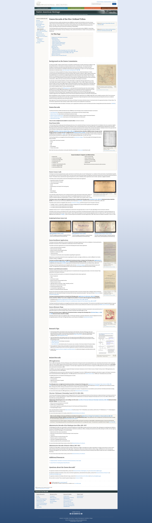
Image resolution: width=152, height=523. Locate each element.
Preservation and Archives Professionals (54, 499)
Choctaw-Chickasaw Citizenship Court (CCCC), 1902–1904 (63, 50)
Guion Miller (43, 30)
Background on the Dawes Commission (59, 37)
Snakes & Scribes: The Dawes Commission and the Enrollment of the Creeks (65, 460)
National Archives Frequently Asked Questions (69, 498)
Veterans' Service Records (59, 8)
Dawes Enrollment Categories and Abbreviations (65, 349)
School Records (39, 32)
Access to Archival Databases (41, 503)
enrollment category (79, 137)
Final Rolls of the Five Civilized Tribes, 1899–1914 (64, 131)
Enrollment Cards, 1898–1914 (96, 199)
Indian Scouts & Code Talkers (42, 36)
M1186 (79, 200)
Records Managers (53, 501)
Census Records (39, 23)
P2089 (62, 214)
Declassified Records (67, 501)
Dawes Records (55, 38)
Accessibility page (77, 483)
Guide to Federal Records (68, 499)
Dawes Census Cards (56, 41)
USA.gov (91, 518)
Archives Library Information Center (41, 505)
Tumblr (76, 513)
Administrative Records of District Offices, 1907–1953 (63, 52)
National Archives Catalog (79, 132)
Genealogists (52, 496)
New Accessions (80, 497)
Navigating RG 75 (40, 38)
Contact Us (114, 1)
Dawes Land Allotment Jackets (58, 43)
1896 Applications (55, 48)
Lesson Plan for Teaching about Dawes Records (60, 462)
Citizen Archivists (100, 1)
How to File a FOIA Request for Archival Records (69, 506)
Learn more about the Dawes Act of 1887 (70, 70)
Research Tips (54, 46)
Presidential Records (40, 501)
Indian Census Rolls (78, 334)
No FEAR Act (87, 518)
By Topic (37, 496)
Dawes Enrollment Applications (58, 42)
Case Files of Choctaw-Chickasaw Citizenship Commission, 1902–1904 (93, 399)
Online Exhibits (39, 507)
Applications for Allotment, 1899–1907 (87, 296)
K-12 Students (39, 40)
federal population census (62, 335)
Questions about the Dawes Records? (59, 55)
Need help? (38, 42)
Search (114, 3)
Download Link (115, 355)
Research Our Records (42, 8)
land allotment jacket (88, 317)
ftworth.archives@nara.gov (95, 476)
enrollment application (54, 294)
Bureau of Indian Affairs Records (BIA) (40, 25)
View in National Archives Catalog (102, 89)
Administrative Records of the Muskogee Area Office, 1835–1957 (65, 51)
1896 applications (66, 88)
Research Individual (39, 21)
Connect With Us (76, 511)
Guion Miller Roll (55, 344)
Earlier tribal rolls (55, 342)
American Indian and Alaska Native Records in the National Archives (60, 14)
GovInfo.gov (111, 422)
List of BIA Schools (40, 27)
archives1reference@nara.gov (96, 470)
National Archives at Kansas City (102, 472)
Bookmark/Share (107, 1)
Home (37, 14)
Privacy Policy (71, 518)
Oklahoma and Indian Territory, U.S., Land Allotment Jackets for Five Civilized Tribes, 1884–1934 (75, 301)
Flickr (81, 513)
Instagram (74, 513)
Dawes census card (68, 409)
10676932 (113, 103)
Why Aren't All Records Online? (69, 504)
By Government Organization (41, 499)
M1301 (63, 263)
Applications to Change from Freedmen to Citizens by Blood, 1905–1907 (97, 415)
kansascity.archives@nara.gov (55, 474)
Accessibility (66, 518)
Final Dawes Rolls (55, 39)
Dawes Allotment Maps (57, 45)
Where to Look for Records (68, 502)
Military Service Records (40, 35)
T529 (63, 133)
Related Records (55, 47)
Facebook (70, 513)
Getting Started (66, 496)
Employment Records (40, 33)
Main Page (38, 20)
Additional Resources (56, 54)
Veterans (51, 502)
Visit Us (92, 8)
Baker (39, 30)
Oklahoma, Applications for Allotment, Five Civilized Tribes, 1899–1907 (72, 299)
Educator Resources (76, 8)
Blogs (80, 513)
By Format (38, 497)
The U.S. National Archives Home (51, 3)
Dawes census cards (89, 373)
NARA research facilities (104, 304)
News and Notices (80, 496)
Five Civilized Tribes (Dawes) (42, 31)
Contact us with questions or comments (42, 488)
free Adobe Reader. (62, 482)
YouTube (78, 513)
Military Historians (53, 497)
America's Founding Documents (109, 8)
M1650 (96, 385)
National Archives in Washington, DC (80, 470)
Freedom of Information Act (79, 518)
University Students (40, 41)
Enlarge (115, 86)
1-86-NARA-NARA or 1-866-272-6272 (76, 521)
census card (80, 150)
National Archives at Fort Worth (81, 390)
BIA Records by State (41, 26)
